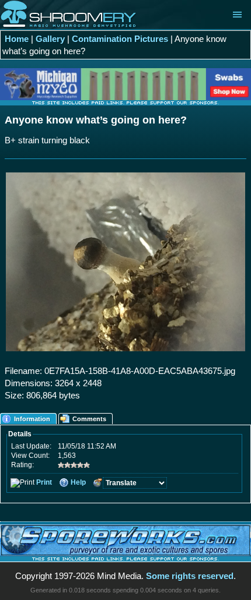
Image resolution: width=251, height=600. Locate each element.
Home (17, 39)
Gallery (50, 39)
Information (32, 418)
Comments (89, 418)
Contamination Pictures (120, 39)
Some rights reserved (189, 576)
